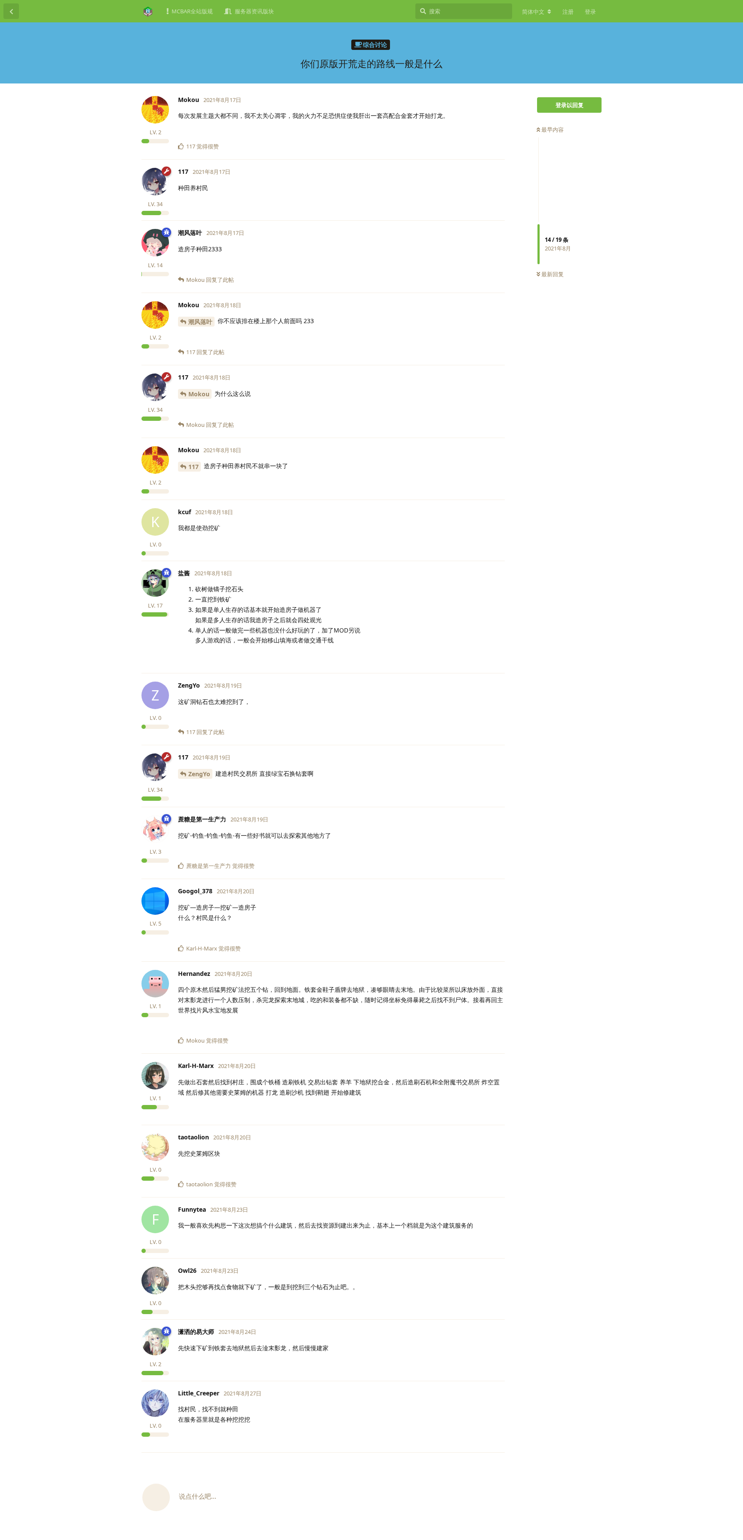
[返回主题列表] (11, 11)
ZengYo (199, 774)
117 (193, 467)
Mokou (198, 394)
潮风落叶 (200, 322)
